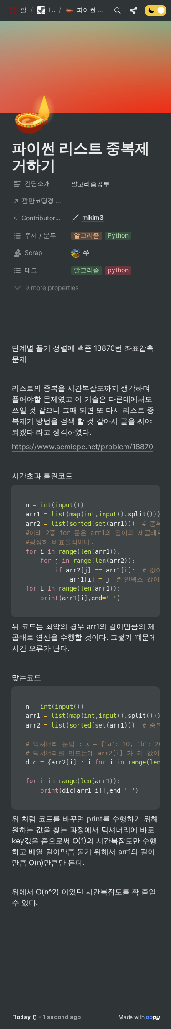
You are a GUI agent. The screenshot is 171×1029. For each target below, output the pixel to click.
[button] (17, 10)
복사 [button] (149, 492)
